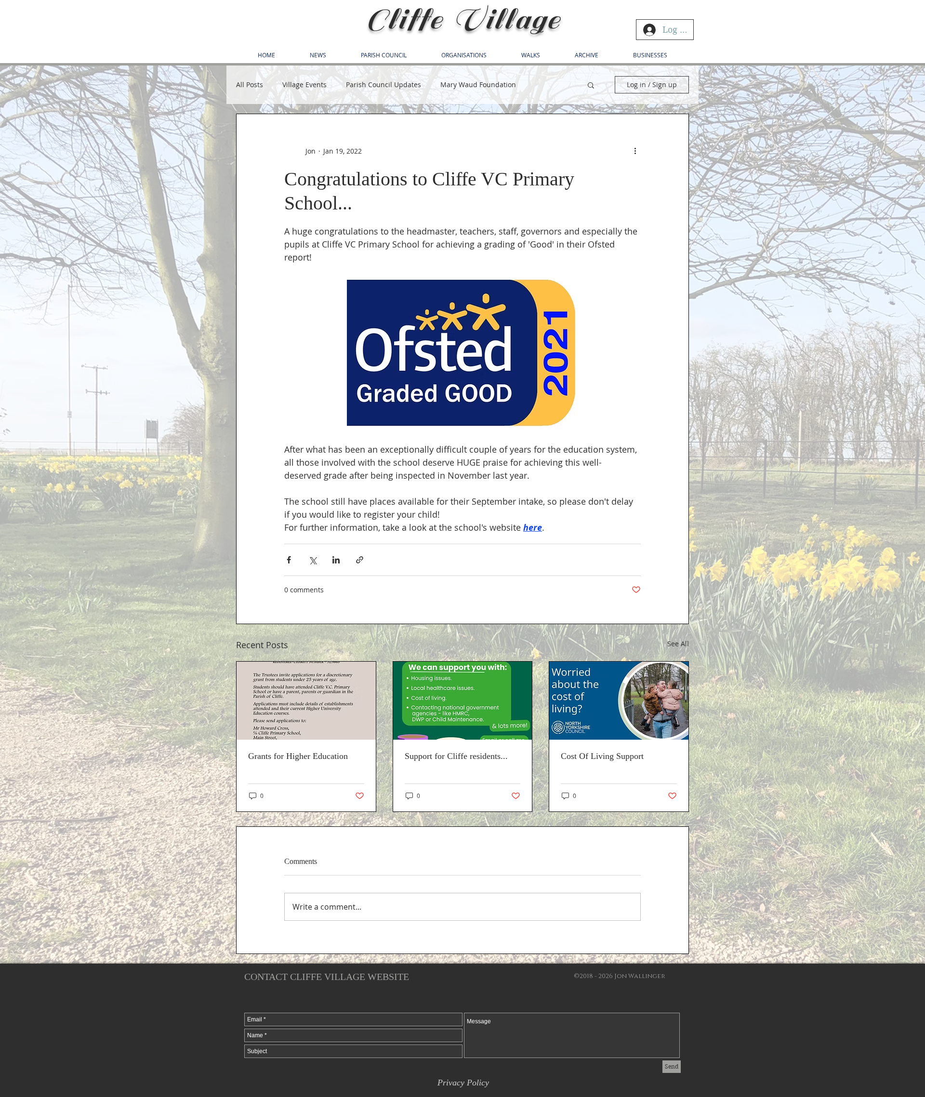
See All (678, 643)
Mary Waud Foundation (478, 84)
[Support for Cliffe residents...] (462, 701)
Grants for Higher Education (298, 756)
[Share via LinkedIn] (336, 559)
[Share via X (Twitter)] (312, 559)
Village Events (304, 84)
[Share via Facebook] (288, 559)
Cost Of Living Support (602, 756)
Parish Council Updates (383, 84)
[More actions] (635, 151)
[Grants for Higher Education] (306, 701)
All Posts (249, 84)
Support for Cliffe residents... (456, 756)
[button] (590, 85)
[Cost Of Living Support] (618, 701)
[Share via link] (359, 559)
